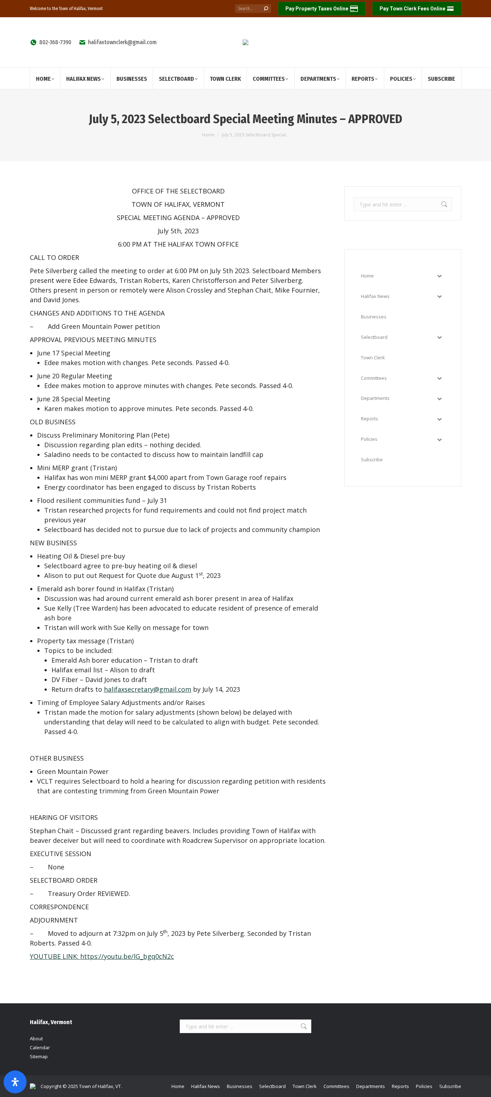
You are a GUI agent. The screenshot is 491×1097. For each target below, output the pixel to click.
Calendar (40, 1047)
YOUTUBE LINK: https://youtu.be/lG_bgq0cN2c (102, 956)
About (36, 1038)
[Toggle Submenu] (439, 276)
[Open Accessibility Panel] (15, 1081)
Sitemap (39, 1056)
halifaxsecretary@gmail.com (147, 689)
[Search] (266, 8)
